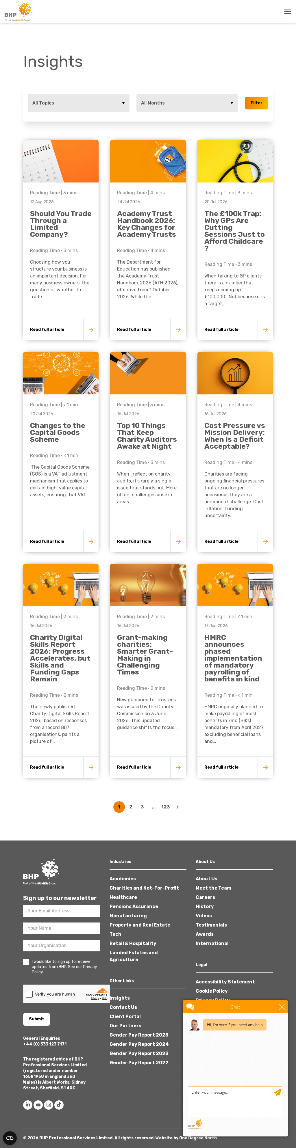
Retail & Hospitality (133, 943)
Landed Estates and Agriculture (134, 956)
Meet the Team (213, 888)
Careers (205, 897)
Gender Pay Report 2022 (139, 1062)
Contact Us (123, 1007)
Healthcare (123, 897)
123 (165, 807)
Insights (120, 998)
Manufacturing (128, 915)
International (212, 943)
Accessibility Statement (225, 982)
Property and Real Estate (140, 925)
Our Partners (125, 1025)
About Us (206, 879)
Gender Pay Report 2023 (139, 1053)
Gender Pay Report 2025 (139, 1035)
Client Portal (125, 1016)
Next (177, 807)
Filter (256, 102)
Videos (204, 915)
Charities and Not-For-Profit (144, 888)
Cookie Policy (212, 991)
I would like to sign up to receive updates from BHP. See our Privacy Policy (64, 966)
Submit (36, 1019)
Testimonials (211, 925)
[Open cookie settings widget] (10, 1138)
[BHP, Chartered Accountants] (19, 11)
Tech (115, 934)
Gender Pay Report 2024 (139, 1044)
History (205, 906)
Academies (123, 879)
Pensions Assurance (134, 906)
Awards (205, 934)
